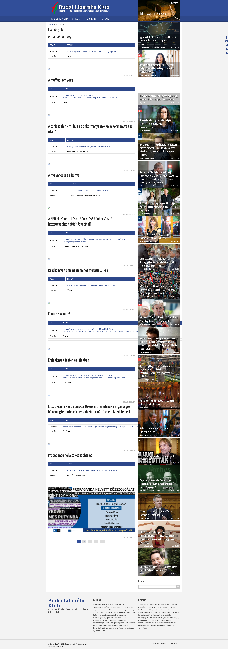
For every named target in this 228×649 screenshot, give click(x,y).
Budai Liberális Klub (84, 7)
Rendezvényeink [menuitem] (59, 19)
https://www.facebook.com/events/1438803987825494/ (91, 285)
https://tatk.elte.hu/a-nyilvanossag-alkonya (89, 190)
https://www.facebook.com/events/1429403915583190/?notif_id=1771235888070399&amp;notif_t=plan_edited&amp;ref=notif (94, 376)
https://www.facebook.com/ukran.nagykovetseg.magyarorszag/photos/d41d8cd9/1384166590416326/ (107, 426)
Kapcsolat (174, 643)
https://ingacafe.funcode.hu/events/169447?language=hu (91, 51)
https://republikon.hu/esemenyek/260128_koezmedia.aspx (92, 470)
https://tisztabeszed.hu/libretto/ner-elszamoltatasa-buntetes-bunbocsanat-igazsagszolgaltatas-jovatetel (96, 240)
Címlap (50, 25)
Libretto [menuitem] (92, 19)
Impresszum (159, 643)
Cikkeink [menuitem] (76, 19)
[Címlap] (55, 8)
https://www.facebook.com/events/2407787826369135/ (91, 146)
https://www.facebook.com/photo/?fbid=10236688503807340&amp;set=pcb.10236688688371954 (90, 96)
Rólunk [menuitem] (105, 19)
